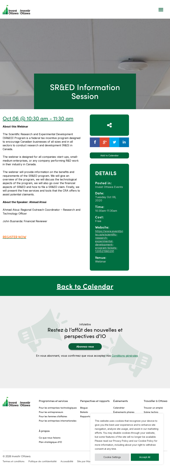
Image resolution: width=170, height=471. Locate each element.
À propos (44, 431)
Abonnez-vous (85, 346)
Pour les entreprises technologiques (58, 407)
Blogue (84, 407)
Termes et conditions (13, 461)
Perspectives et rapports (95, 401)
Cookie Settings (112, 457)
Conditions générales (125, 355)
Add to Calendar (109, 155)
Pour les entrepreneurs (51, 412)
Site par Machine (86, 461)
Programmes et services (53, 401)
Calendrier (119, 407)
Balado (84, 412)
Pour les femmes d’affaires (53, 416)
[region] (126, 438)
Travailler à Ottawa (155, 401)
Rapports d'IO (87, 416)
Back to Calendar (85, 285)
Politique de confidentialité (42, 461)
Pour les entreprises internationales (57, 420)
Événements (120, 401)
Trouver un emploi (153, 407)
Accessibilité (67, 461)
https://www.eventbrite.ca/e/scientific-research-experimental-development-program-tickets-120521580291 (109, 241)
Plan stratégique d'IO (50, 442)
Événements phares (123, 412)
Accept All (144, 457)
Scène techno (151, 412)
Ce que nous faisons (49, 437)
